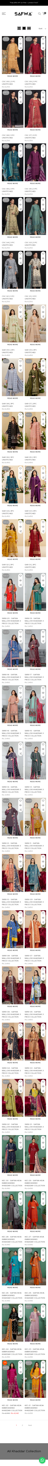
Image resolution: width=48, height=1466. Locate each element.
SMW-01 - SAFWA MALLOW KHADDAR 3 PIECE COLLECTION (34, 1126)
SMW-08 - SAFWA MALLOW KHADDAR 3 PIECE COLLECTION (11, 958)
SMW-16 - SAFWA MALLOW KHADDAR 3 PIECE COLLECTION (11, 733)
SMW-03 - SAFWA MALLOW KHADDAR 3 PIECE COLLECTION (34, 1070)
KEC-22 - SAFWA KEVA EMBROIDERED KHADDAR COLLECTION (12, 1408)
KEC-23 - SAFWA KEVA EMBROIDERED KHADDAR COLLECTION (35, 1351)
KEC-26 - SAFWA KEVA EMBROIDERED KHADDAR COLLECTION (12, 1295)
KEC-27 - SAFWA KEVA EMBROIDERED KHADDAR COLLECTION (35, 1239)
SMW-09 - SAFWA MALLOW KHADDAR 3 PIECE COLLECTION (34, 902)
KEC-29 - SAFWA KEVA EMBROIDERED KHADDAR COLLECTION (35, 1183)
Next (30, 1425)
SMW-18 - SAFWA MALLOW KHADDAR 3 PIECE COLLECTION (11, 677)
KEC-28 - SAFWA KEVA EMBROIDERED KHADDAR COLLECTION (12, 1239)
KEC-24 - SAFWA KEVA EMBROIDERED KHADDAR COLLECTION (12, 1351)
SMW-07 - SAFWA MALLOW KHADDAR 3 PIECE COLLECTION (34, 958)
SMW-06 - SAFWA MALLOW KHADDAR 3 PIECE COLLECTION (11, 1014)
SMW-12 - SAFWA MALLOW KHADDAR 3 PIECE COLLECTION (11, 845)
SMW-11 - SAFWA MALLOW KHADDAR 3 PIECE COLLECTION (34, 845)
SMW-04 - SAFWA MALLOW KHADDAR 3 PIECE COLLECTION (11, 1070)
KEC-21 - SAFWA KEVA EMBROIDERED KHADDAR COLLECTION (35, 1408)
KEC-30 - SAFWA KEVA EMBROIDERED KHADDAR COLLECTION (12, 1183)
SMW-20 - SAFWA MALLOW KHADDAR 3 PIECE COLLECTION (11, 621)
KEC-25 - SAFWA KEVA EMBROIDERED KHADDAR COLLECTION (35, 1295)
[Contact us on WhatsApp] (42, 1460)
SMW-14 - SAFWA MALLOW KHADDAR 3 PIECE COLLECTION (11, 789)
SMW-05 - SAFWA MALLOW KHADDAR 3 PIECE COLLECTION (34, 1014)
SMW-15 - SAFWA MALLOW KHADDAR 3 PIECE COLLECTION (34, 733)
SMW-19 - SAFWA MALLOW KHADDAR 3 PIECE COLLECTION (34, 621)
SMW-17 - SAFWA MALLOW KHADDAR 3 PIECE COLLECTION (34, 677)
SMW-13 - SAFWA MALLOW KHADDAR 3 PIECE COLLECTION (34, 789)
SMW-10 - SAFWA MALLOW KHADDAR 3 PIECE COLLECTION (11, 902)
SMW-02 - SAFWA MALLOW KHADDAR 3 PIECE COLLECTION (11, 1126)
